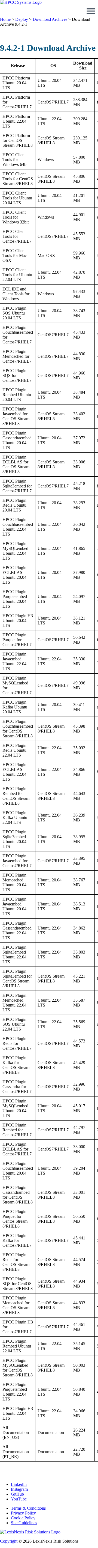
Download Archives (50, 19)
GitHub (17, 1494)
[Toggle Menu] (91, 11)
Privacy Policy (23, 1513)
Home (5, 19)
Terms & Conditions (28, 1508)
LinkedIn (19, 1484)
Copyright (8, 1541)
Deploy (21, 19)
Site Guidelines (24, 1522)
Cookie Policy (23, 1518)
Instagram (19, 1489)
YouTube (19, 1499)
